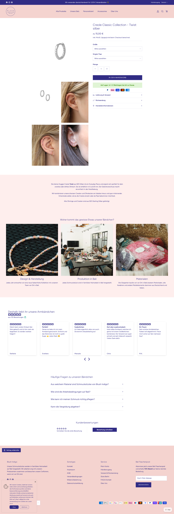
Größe (95, 44)
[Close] (35, 481)
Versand (104, 37)
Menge (95, 64)
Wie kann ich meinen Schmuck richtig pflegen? (73, 399)
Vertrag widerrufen (12, 450)
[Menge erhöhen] (107, 68)
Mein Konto (105, 466)
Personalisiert (88, 11)
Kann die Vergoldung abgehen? (65, 406)
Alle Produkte (61, 11)
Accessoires (102, 11)
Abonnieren (143, 485)
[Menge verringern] (95, 68)
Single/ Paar (97, 54)
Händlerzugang (155, 2)
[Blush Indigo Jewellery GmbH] (10, 11)
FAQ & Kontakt (106, 480)
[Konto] (157, 11)
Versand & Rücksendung (109, 473)
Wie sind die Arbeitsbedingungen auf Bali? (70, 391)
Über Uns (114, 11)
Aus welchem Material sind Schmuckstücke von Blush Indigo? (80, 384)
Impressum (71, 470)
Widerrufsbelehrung (74, 480)
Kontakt (70, 466)
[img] (88, 314)
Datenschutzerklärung (75, 483)
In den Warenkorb (117, 78)
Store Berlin (105, 476)
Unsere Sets (74, 11)
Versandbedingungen (74, 476)
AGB (68, 473)
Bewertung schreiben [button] (105, 430)
